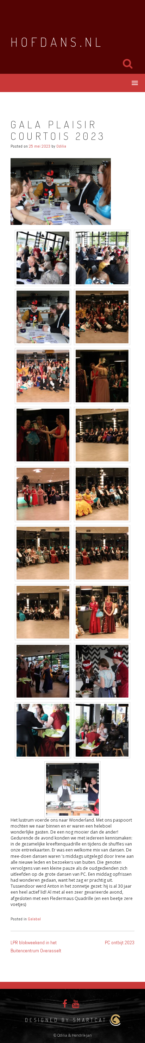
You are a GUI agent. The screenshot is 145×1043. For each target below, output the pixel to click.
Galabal (34, 919)
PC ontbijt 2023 (119, 942)
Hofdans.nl (57, 42)
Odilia (61, 146)
